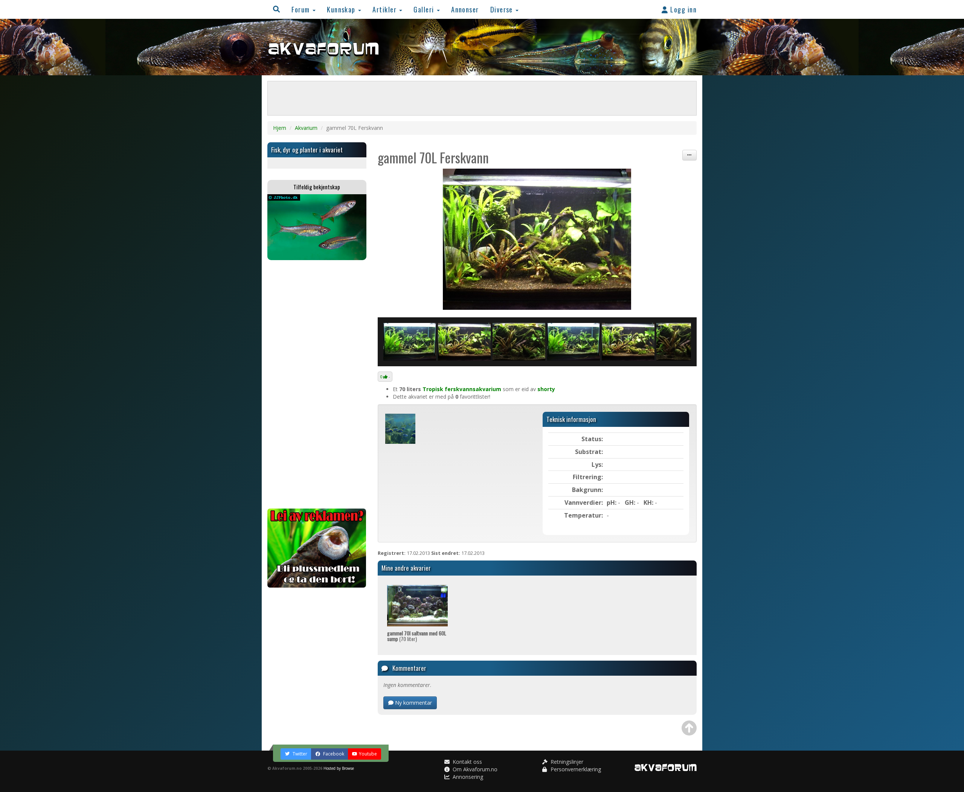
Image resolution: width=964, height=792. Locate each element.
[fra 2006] (537, 239)
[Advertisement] (316, 384)
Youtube (368, 754)
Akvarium (306, 127)
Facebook (333, 754)
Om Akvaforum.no (474, 769)
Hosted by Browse (338, 768)
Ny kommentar (413, 702)
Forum (301, 9)
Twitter (299, 754)
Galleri (424, 9)
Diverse (502, 9)
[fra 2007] (519, 342)
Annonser (465, 9)
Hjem (279, 127)
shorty (546, 389)
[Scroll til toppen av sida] (689, 728)
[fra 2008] (409, 342)
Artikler (385, 9)
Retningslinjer (566, 761)
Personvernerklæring (575, 769)
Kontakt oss (466, 761)
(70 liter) (416, 636)
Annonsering (467, 776)
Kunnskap (342, 9)
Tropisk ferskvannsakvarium (462, 389)
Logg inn (682, 9)
